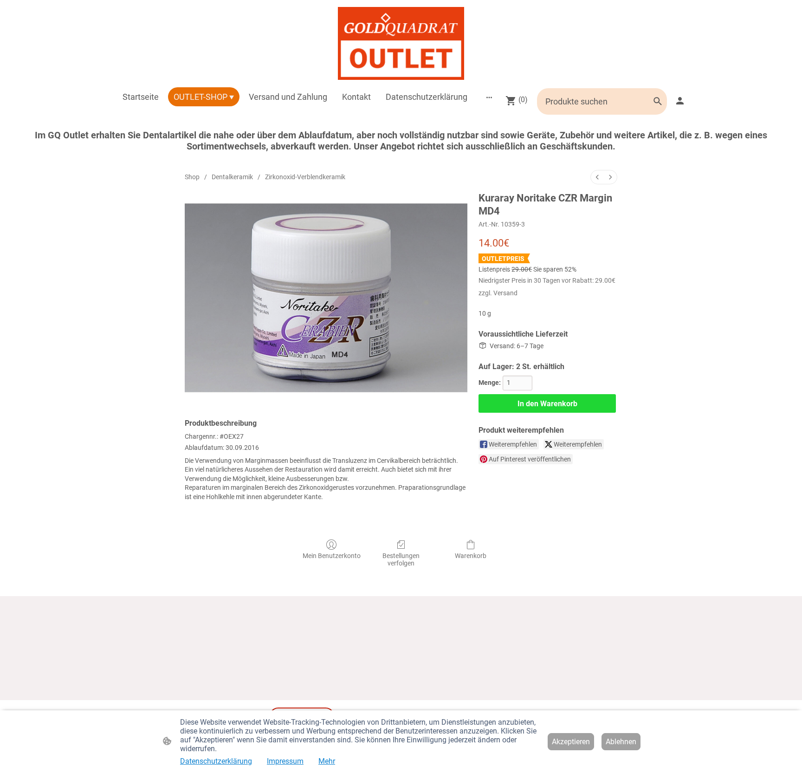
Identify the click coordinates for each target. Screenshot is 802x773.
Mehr (326, 761)
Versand (505, 293)
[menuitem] (597, 177)
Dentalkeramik (232, 177)
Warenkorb (470, 555)
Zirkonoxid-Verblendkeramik (305, 177)
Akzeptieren (571, 741)
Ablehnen (621, 741)
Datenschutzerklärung (216, 761)
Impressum (285, 761)
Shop (192, 177)
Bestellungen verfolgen (401, 559)
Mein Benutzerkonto (332, 555)
